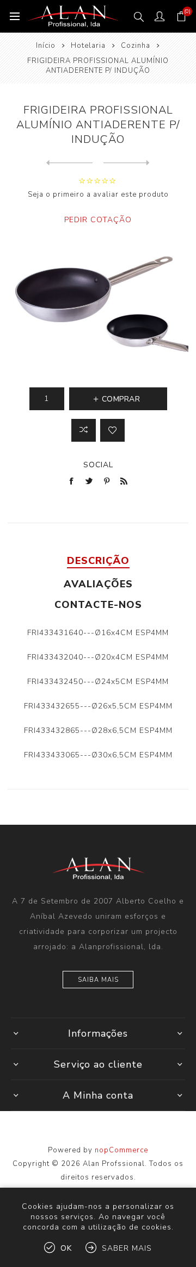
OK (66, 1248)
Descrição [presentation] (98, 560)
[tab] (98, 560)
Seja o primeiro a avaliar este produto (98, 194)
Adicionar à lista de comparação (83, 430)
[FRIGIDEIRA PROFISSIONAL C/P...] (126, 163)
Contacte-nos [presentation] (98, 604)
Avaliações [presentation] (98, 584)
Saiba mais (98, 980)
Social (98, 465)
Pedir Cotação (98, 220)
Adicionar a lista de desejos (112, 430)
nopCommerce (121, 1150)
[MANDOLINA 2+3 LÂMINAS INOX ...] (69, 163)
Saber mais (127, 1248)
